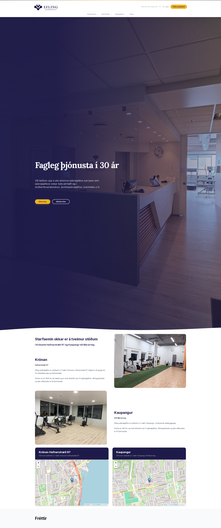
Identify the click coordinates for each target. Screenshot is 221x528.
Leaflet (88, 504)
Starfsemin (91, 14)
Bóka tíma (43, 202)
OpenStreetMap (96, 504)
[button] (71, 480)
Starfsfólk (105, 14)
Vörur (131, 14)
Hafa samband (179, 7)
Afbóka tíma (61, 202)
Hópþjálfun (119, 14)
